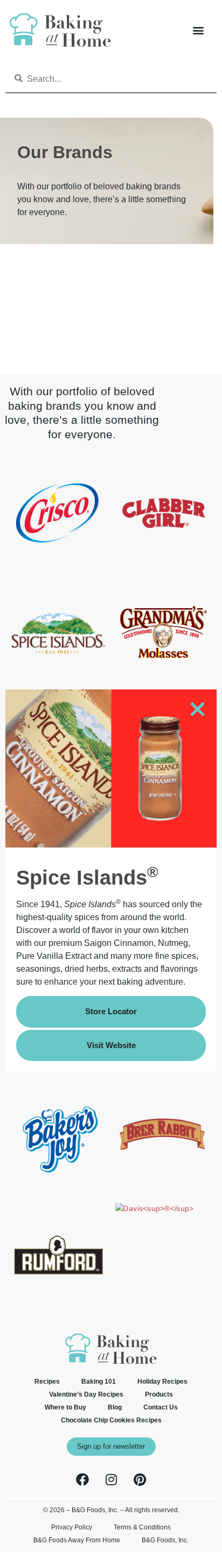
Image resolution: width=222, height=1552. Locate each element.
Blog (115, 1407)
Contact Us (160, 1407)
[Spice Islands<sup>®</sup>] (58, 682)
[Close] (197, 710)
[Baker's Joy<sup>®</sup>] (58, 1185)
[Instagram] (111, 1479)
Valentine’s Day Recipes (86, 1394)
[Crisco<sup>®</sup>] (58, 562)
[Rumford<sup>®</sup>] (58, 1304)
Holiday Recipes (162, 1381)
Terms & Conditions (142, 1527)
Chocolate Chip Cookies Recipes (111, 1420)
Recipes (47, 1381)
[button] (198, 30)
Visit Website (111, 1045)
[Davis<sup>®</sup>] (154, 1208)
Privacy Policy (71, 1527)
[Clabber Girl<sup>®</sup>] (164, 562)
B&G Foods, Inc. (165, 1540)
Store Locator (111, 1011)
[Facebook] (82, 1479)
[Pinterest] (139, 1479)
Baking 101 (98, 1381)
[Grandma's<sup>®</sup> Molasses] (164, 682)
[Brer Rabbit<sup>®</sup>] (164, 1185)
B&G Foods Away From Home (76, 1540)
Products (159, 1394)
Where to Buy (65, 1407)
